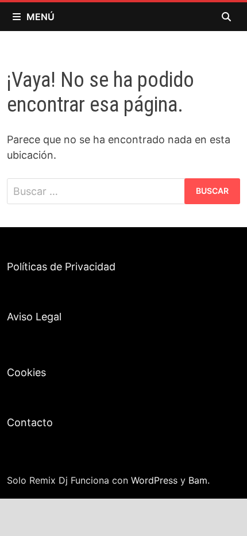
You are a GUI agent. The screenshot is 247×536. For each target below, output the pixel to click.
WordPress (154, 480)
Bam (197, 480)
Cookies (26, 372)
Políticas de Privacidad (61, 267)
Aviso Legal (34, 317)
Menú (40, 16)
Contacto (30, 422)
